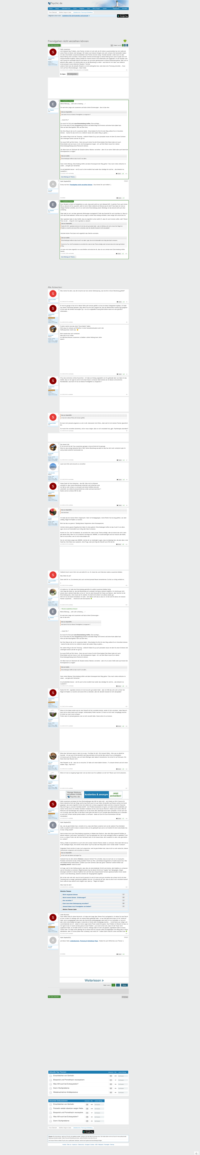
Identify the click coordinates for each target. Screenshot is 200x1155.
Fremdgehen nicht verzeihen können (68, 41)
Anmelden (124, 8)
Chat (88, 8)
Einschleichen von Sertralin (63, 1075)
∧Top (196, 1153)
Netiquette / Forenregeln (103, 1144)
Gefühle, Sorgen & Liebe (65, 1127)
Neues (57, 8)
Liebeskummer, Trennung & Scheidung (82, 1127)
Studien (105, 8)
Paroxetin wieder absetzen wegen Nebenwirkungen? (73, 1108)
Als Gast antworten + (54, 45)
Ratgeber (82, 8)
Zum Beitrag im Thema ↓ (68, 177)
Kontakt (64, 1144)
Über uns (69, 1144)
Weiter (124, 985)
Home (50, 8)
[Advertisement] (94, 558)
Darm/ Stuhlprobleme (61, 1088)
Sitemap (112, 1144)
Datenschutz (81, 1144)
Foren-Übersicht (53, 1127)
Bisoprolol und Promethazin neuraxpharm (68, 1079)
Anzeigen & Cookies (89, 1144)
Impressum (74, 1144)
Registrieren (116, 8)
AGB (96, 1144)
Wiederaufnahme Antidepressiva (65, 1092)
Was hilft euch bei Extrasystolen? (65, 1084)
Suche (75, 8)
